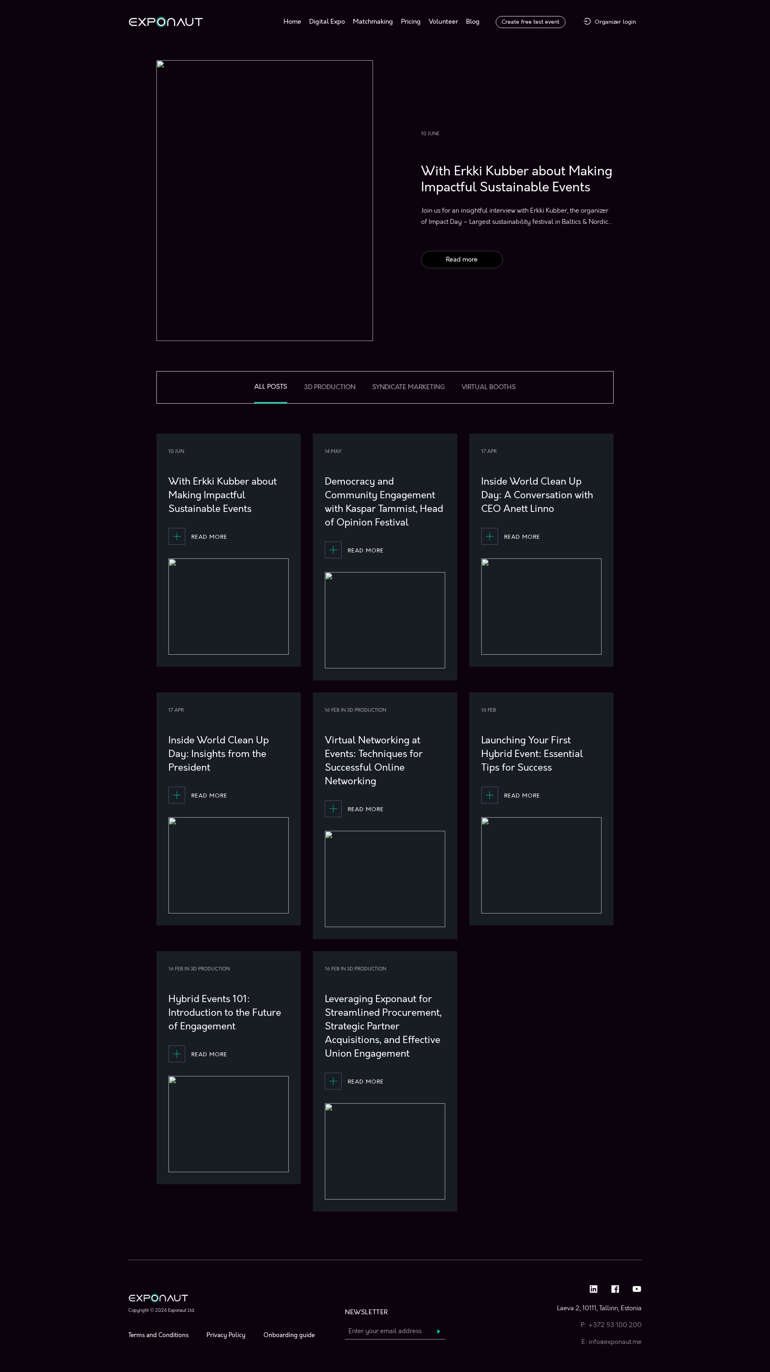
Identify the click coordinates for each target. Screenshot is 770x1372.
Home (292, 21)
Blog (473, 21)
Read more (462, 259)
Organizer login (615, 22)
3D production (329, 387)
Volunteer (443, 21)
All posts (270, 386)
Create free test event (530, 22)
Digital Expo (327, 21)
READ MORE (209, 537)
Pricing (411, 21)
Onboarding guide (289, 1335)
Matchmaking (373, 21)
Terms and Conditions (158, 1335)
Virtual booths (489, 387)
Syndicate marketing (408, 387)
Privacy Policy (226, 1335)
